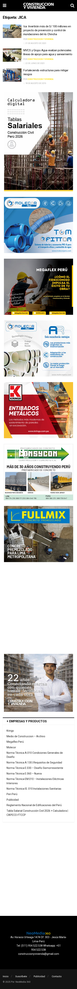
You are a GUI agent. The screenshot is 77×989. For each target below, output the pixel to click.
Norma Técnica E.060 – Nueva (24, 773)
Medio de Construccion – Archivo (26, 736)
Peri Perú (12, 794)
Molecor (11, 747)
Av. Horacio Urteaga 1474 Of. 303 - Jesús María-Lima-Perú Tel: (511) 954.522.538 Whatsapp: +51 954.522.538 (38, 943)
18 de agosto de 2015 (35, 83)
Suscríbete (21, 976)
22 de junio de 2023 (34, 63)
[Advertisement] (38, 608)
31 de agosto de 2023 (35, 43)
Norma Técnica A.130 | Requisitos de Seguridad (34, 762)
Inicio (6, 976)
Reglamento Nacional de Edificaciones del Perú (34, 805)
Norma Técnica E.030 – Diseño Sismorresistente (35, 767)
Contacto (57, 976)
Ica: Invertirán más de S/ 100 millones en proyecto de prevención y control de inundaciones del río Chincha (47, 30)
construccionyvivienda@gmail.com (38, 953)
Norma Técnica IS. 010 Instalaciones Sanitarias (34, 788)
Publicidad (13, 799)
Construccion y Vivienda (40, 39)
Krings (10, 730)
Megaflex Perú (15, 741)
